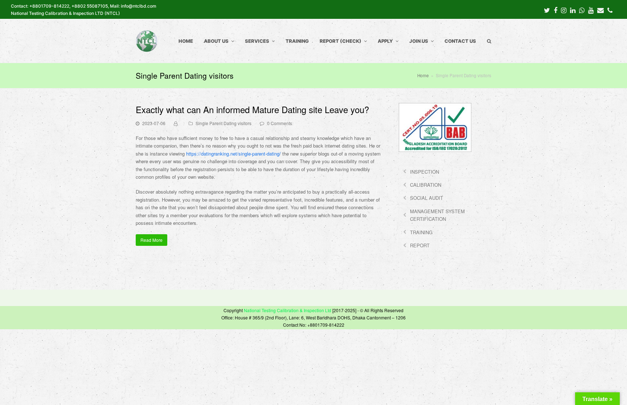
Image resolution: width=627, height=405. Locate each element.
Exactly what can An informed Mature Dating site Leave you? (252, 109)
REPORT (420, 245)
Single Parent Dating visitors (223, 123)
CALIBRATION (425, 184)
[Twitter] (547, 10)
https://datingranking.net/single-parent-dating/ (233, 153)
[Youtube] (591, 10)
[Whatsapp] (582, 10)
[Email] (600, 10)
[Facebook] (555, 10)
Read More (151, 240)
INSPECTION (424, 171)
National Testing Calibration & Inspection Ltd (287, 310)
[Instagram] (563, 10)
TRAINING (421, 232)
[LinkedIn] (572, 10)
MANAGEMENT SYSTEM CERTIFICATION (437, 215)
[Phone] (609, 10)
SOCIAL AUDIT (426, 197)
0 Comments (279, 123)
